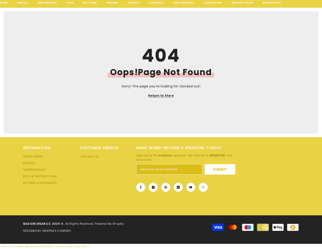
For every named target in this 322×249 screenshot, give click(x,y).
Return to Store (161, 96)
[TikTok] (178, 187)
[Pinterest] (165, 187)
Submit (220, 169)
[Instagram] (153, 187)
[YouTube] (190, 187)
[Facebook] (140, 187)
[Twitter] (203, 187)
